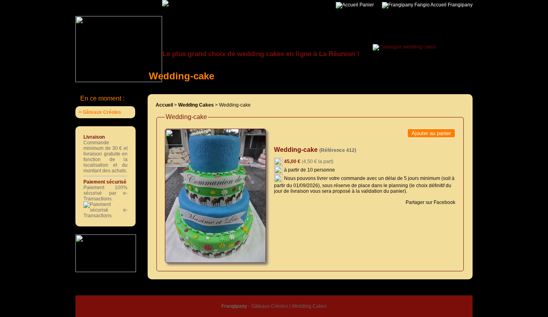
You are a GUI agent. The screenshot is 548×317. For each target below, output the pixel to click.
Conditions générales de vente (266, 290)
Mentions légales (322, 290)
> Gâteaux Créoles (100, 112)
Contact (352, 290)
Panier (366, 5)
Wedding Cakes (309, 306)
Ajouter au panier (431, 133)
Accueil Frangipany (451, 5)
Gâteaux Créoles (269, 306)
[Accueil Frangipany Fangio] (186, 3)
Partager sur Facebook (429, 202)
